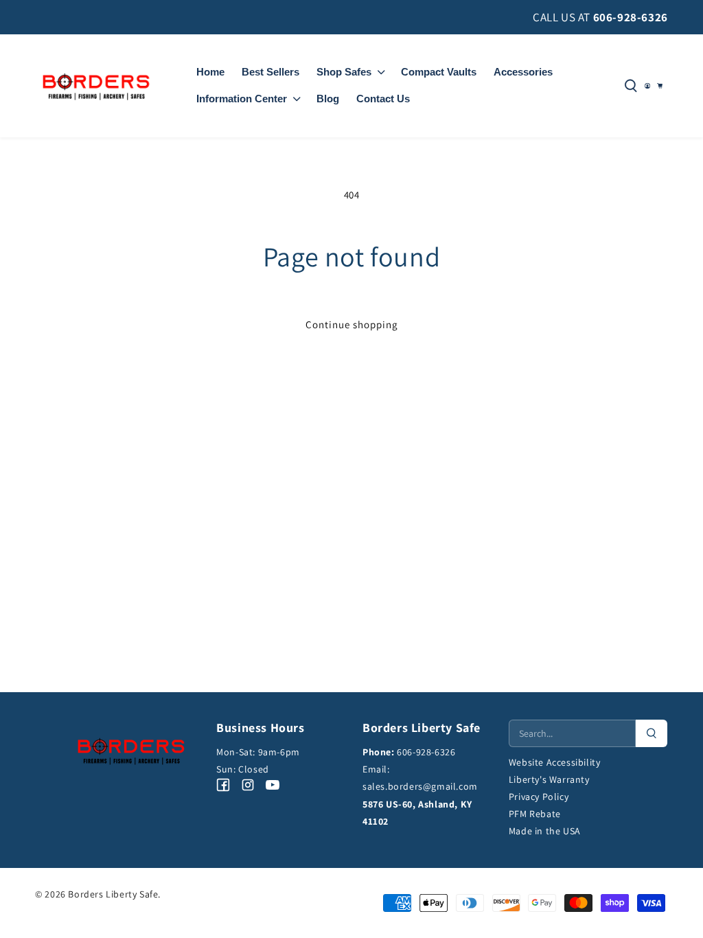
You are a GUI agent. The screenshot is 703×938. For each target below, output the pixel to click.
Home (210, 72)
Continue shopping (352, 324)
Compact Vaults (438, 72)
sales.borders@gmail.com (420, 786)
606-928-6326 (630, 17)
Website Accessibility (555, 762)
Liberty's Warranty (549, 779)
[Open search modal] (631, 86)
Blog (327, 98)
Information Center (241, 98)
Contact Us (383, 98)
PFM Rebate (535, 814)
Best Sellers (270, 72)
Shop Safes (343, 72)
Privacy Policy (538, 796)
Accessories (523, 72)
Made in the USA (545, 831)
